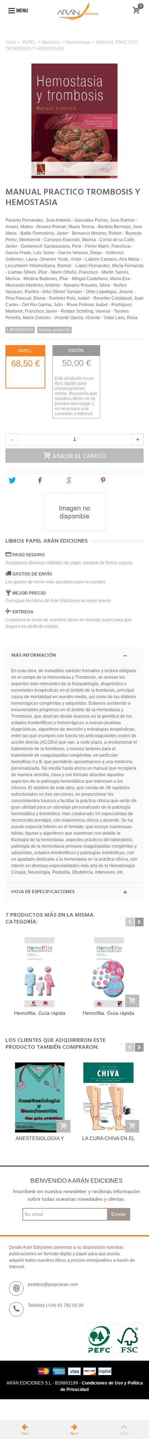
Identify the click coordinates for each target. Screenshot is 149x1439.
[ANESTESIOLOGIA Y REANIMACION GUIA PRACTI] (40, 1097)
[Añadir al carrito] (132, 1001)
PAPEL (29, 42)
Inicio (10, 42)
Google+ (83, 480)
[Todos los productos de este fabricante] (74, 512)
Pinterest (118, 480)
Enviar (118, 1214)
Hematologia (77, 42)
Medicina (51, 42)
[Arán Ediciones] (78, 10)
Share (51, 480)
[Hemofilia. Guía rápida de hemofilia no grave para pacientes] (40, 972)
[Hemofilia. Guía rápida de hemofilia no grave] (108, 972)
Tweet (23, 480)
